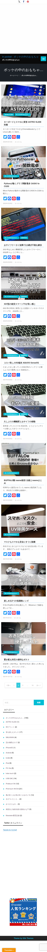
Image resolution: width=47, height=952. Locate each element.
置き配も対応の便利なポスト (17, 659)
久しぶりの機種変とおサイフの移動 (19, 421)
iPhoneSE (9, 747)
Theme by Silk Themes (23, 938)
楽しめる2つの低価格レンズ (16, 600)
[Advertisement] (23, 29)
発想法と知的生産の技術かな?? (17, 809)
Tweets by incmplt (10, 830)
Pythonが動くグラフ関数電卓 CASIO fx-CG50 (22, 185)
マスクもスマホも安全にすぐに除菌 (19, 541)
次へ (38, 685)
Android (24, 238)
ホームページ (14, 75)
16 (32, 685)
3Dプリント (10, 727)
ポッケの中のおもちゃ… (22, 114)
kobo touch (10, 773)
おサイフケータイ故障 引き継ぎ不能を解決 (23, 245)
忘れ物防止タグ (11, 742)
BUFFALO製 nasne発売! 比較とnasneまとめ (23, 481)
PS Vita (8, 768)
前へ (8, 685)
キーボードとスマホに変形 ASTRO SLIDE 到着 (22, 123)
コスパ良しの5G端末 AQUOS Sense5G (21, 362)
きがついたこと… (12, 799)
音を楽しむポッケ (12, 732)
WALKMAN (10, 737)
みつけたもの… (11, 804)
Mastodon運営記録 (12, 815)
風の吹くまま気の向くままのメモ (18, 795)
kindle (8, 758)
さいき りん (18, 142)
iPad (7, 763)
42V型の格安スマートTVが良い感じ (20, 304)
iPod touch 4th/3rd (12, 788)
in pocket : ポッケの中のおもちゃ (20, 56)
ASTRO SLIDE (9, 114)
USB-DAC (9, 778)
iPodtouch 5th (11, 783)
